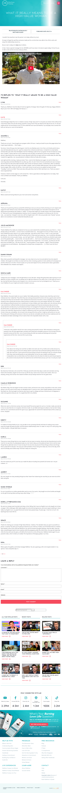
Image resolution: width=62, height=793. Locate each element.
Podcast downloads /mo (36, 702)
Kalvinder (5, 291)
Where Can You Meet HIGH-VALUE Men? (50, 653)
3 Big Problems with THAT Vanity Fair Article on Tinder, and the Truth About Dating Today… (10, 654)
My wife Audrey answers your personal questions (30, 653)
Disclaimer (37, 787)
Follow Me (57, 701)
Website (3, 595)
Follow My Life (26, 701)
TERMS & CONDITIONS (21, 787)
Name (3, 584)
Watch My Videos (5, 701)
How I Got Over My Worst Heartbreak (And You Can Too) (30, 676)
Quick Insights (46, 701)
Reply (60, 102)
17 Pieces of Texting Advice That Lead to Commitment (11, 633)
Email (2, 589)
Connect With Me (15, 701)
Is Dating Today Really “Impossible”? (49, 633)
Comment (4, 567)
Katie (3, 117)
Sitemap (4, 788)
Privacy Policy (30, 787)
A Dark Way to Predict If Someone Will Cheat (10, 675)
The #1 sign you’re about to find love (30, 633)
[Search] (32, 610)
